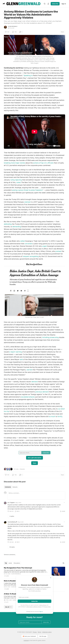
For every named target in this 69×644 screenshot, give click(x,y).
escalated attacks (28, 397)
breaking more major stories (14, 163)
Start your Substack (30, 636)
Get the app (42, 636)
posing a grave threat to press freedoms (27, 190)
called (22, 241)
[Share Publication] (48, 3)
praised (58, 251)
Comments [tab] (8, 487)
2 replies (12, 516)
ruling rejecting (16, 180)
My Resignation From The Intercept (18, 568)
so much (52, 416)
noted (18, 182)
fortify (60, 416)
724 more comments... (10, 554)
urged (44, 246)
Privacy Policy (47, 606)
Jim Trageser (11, 502)
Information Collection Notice (34, 606)
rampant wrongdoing (31, 256)
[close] (50, 577)
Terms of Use (42, 605)
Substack (26, 640)
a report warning (15, 352)
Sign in (64, 4)
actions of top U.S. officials (43, 163)
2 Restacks (22, 469)
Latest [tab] (10, 563)
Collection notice (46, 632)
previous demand (42, 392)
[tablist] (11, 487)
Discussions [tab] (17, 563)
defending (8, 224)
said (21, 359)
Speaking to (28, 75)
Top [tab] (6, 563)
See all (7, 607)
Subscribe (55, 4)
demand (34, 382)
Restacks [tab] (15, 487)
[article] (34, 572)
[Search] (44, 3)
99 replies (12, 547)
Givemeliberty (12, 522)
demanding (16, 227)
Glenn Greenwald (12, 26)
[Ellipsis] (64, 502)
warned (29, 370)
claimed (27, 202)
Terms (39, 632)
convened (28, 244)
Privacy (35, 632)
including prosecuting (50, 337)
